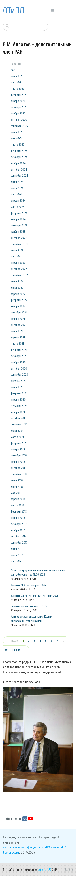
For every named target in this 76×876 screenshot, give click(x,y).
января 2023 (18, 262)
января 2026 (18, 101)
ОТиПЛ (13, 11)
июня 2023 (17, 250)
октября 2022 (19, 269)
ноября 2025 (18, 113)
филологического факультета (23, 847)
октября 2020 (19, 368)
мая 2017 (16, 561)
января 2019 (18, 449)
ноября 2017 (18, 530)
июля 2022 (17, 281)
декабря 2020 (19, 356)
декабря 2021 (19, 312)
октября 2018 (18, 468)
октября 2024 (19, 169)
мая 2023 (16, 256)
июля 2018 (17, 480)
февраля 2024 (19, 213)
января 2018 (18, 518)
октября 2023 (19, 238)
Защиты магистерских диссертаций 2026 (35, 595)
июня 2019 (17, 430)
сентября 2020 (19, 374)
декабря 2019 (19, 406)
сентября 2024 (19, 175)
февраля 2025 (19, 151)
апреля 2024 (18, 200)
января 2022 (18, 306)
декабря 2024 (19, 157)
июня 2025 (17, 132)
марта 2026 (17, 88)
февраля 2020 (19, 393)
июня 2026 (17, 76)
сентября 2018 (19, 474)
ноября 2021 (18, 319)
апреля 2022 (18, 294)
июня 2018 (17, 486)
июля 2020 (17, 387)
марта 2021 (17, 343)
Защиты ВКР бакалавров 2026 (28, 585)
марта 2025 (17, 144)
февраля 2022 (19, 300)
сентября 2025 (19, 126)
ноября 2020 (18, 362)
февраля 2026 (19, 95)
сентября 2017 (19, 542)
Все (13, 70)
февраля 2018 (19, 511)
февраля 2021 (19, 350)
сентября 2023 (19, 244)
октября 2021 (18, 325)
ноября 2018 (18, 461)
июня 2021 (17, 331)
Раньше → (18, 649)
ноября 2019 (18, 412)
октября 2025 (19, 119)
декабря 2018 (19, 455)
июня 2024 (17, 188)
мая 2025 (16, 138)
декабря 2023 (19, 225)
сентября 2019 (19, 424)
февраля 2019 (19, 443)
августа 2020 (18, 381)
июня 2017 (17, 555)
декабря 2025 (19, 107)
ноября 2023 (18, 231)
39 (6, 649)
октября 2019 (18, 418)
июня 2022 (17, 287)
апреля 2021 (18, 337)
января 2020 (18, 399)
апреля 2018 (18, 499)
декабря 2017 (19, 524)
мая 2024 (16, 194)
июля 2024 (17, 182)
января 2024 (18, 219)
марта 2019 (17, 437)
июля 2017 (17, 549)
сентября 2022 (19, 275)
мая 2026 (16, 82)
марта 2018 (17, 505)
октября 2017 (18, 536)
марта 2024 (18, 207)
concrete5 (44, 870)
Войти (69, 870)
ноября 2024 (18, 163)
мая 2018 (16, 493)
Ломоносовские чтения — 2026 (29, 606)
